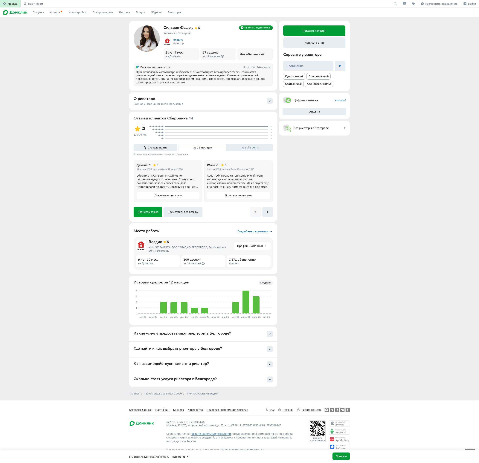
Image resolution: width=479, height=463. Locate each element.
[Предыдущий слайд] (255, 212)
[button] (10, 3)
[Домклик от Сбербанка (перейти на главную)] (141, 425)
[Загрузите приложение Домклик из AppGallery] (339, 439)
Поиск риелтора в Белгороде (163, 393)
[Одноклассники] (337, 410)
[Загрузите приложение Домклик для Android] (339, 431)
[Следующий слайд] (267, 212)
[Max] (326, 410)
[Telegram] (332, 410)
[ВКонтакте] (342, 410)
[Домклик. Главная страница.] (15, 12)
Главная (134, 393)
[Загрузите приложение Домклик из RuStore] (339, 447)
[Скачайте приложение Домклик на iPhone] (339, 423)
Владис (155, 242)
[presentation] (203, 101)
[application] (202, 302)
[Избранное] (413, 3)
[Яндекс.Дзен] (347, 410)
